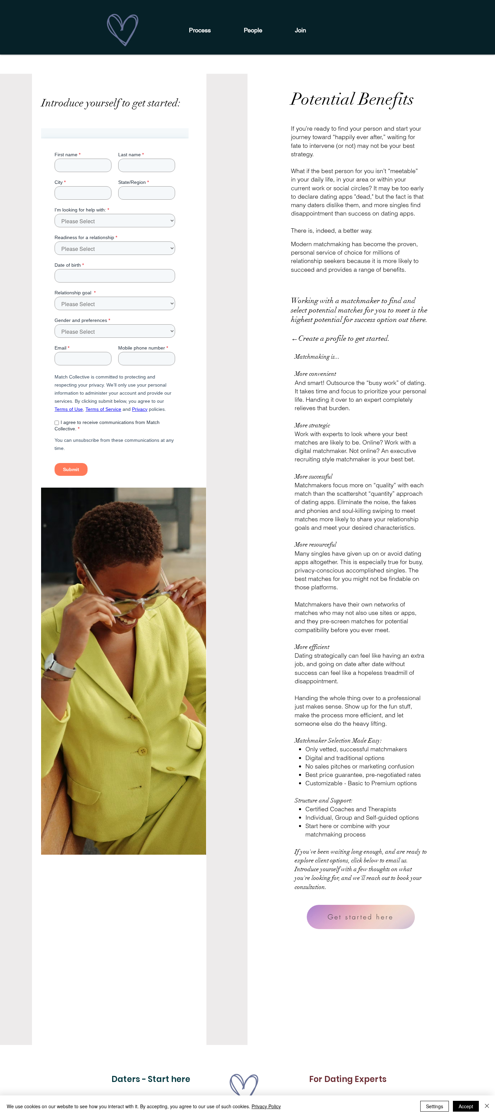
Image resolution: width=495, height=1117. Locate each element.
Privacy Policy (266, 1106)
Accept (466, 1106)
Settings (434, 1106)
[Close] (487, 1106)
